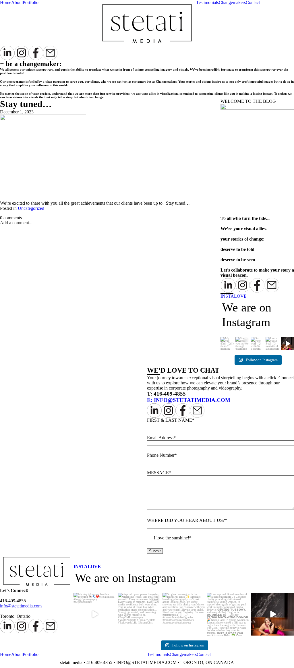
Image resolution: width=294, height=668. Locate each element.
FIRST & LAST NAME (169, 420)
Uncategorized (31, 208)
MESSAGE (158, 472)
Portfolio (30, 2)
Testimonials (207, 2)
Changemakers (232, 2)
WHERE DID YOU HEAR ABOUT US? (186, 520)
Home (5, 2)
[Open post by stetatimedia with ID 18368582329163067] (95, 614)
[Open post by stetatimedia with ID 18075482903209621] (228, 614)
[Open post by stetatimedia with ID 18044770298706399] (184, 614)
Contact (253, 2)
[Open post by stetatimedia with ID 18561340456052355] (139, 614)
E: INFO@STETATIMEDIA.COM (188, 400)
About (17, 2)
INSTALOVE (233, 296)
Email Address (160, 437)
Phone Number (161, 455)
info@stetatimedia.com (21, 605)
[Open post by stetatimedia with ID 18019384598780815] (272, 614)
